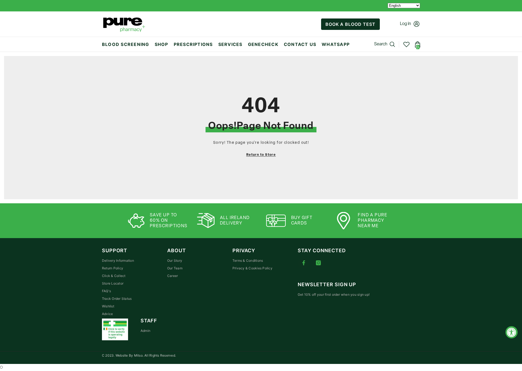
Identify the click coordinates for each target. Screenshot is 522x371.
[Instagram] (318, 263)
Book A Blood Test (350, 24)
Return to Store (261, 155)
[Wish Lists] (406, 44)
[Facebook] (304, 263)
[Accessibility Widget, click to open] (511, 332)
